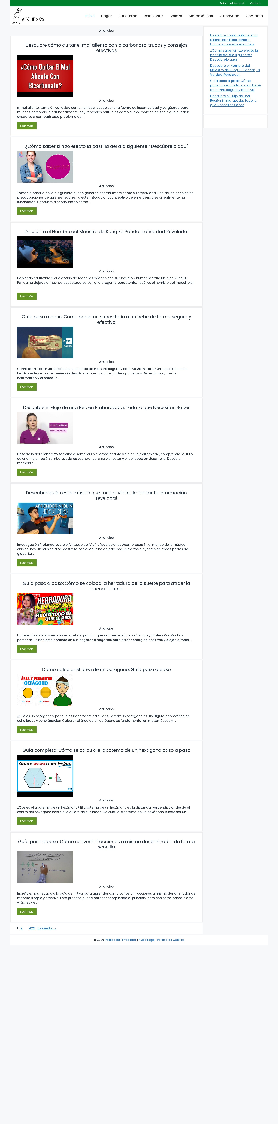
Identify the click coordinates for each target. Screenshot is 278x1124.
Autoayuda (229, 15)
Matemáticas (201, 15)
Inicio (90, 15)
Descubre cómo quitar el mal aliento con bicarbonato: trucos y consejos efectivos (106, 48)
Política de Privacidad (232, 3)
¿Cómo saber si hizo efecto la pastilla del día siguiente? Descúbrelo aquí (106, 146)
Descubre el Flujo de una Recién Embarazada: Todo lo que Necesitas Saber (106, 407)
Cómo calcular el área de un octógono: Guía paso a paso (106, 669)
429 (32, 928)
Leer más (26, 126)
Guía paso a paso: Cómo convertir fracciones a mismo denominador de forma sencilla (106, 844)
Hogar (106, 15)
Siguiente (46, 928)
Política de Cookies (170, 940)
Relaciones (153, 15)
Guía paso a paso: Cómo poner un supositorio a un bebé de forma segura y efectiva (106, 319)
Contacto (255, 3)
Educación (128, 15)
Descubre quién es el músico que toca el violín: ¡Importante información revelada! (106, 495)
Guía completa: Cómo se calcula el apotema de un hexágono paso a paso (106, 750)
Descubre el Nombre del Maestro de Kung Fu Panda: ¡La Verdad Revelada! (106, 231)
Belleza (176, 15)
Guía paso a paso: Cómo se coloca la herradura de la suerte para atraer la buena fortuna (106, 586)
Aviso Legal (147, 940)
